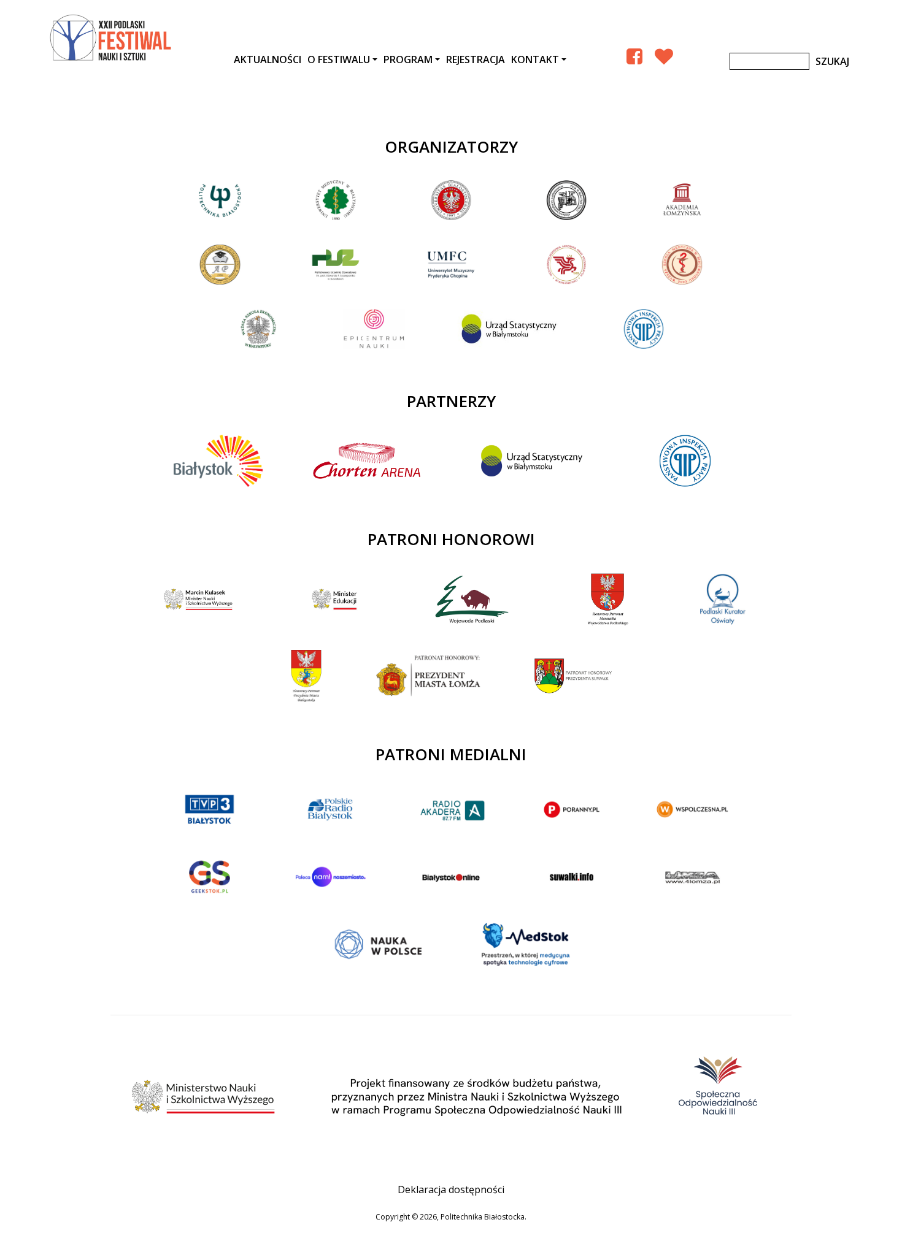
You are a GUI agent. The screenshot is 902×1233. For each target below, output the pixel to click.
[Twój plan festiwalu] (664, 56)
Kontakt (535, 59)
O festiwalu (338, 59)
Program (408, 59)
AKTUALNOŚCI (267, 59)
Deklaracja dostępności (451, 1189)
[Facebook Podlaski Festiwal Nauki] (634, 56)
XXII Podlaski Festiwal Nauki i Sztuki (111, 38)
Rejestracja (475, 59)
